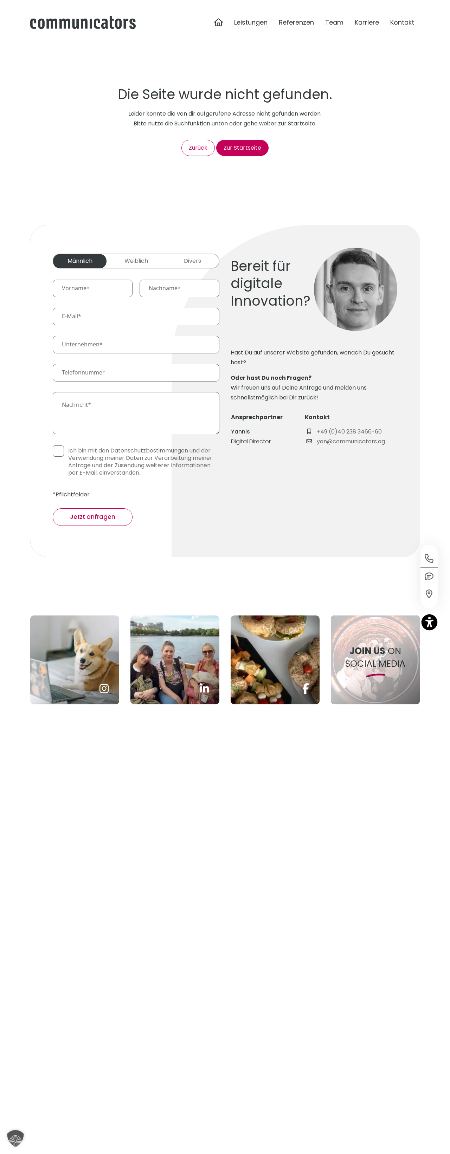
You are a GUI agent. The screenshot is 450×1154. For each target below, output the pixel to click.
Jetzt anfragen (92, 517)
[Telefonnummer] (429, 556)
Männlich (80, 261)
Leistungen (251, 22)
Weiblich (136, 261)
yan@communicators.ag (351, 441)
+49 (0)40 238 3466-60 (349, 432)
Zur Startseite (242, 148)
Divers (192, 261)
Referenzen (296, 22)
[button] (15, 1138)
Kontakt (402, 22)
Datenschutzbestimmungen (149, 450)
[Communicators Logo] (83, 22)
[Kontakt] (429, 596)
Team (334, 22)
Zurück (198, 148)
